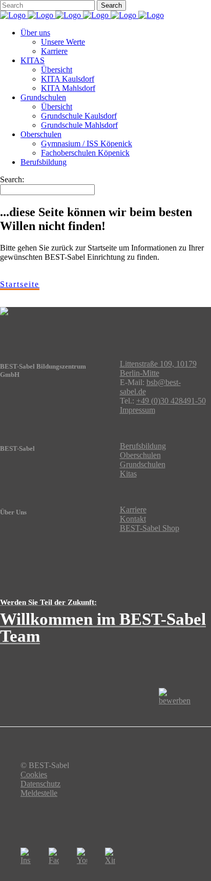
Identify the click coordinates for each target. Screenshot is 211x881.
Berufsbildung (143, 446)
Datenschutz (40, 783)
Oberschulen (140, 455)
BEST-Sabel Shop (149, 528)
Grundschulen (142, 464)
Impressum (137, 410)
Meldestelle (38, 793)
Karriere (133, 509)
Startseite (19, 284)
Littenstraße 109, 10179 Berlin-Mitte (158, 368)
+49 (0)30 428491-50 (171, 400)
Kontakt (133, 518)
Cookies (33, 774)
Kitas (128, 473)
